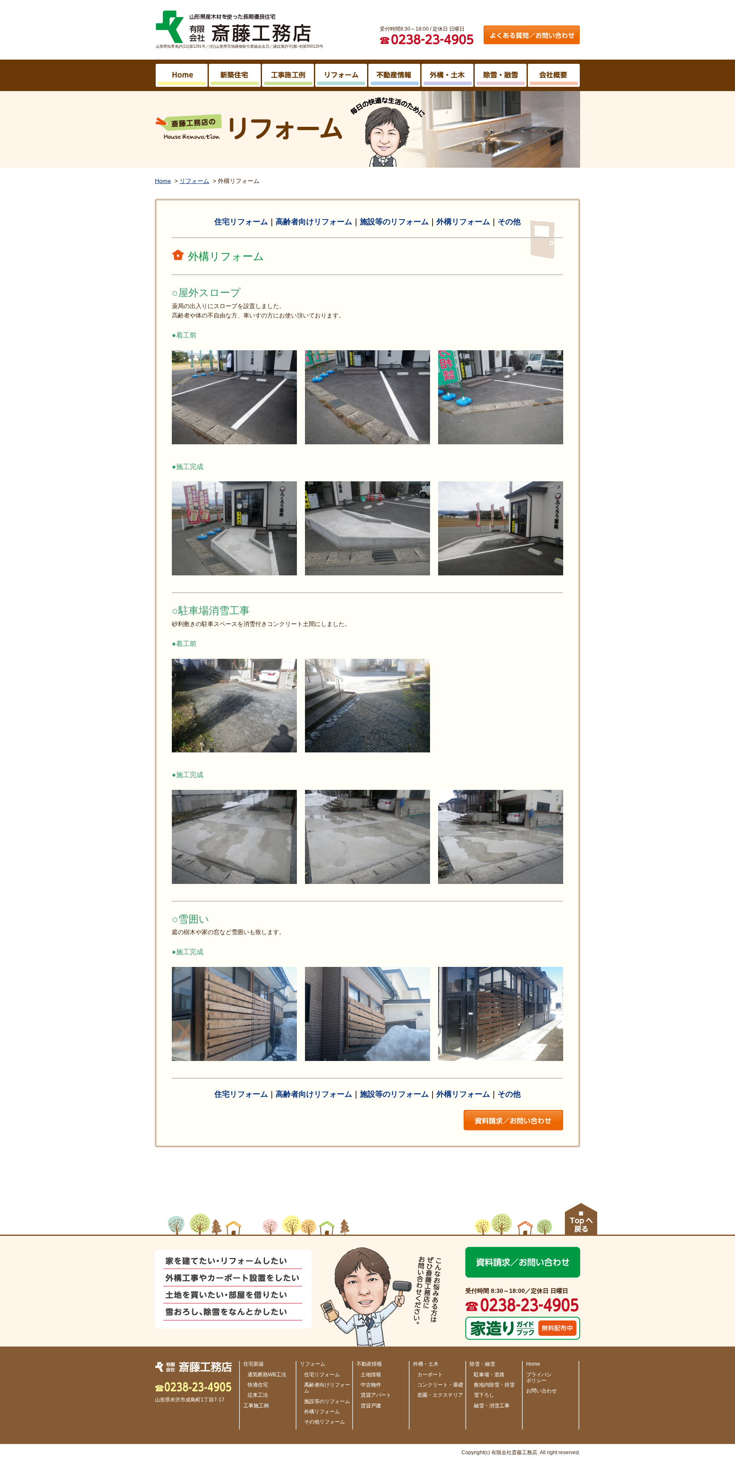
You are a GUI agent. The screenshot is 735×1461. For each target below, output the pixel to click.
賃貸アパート (376, 1395)
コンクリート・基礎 (440, 1385)
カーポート (430, 1375)
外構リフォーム (463, 221)
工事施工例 (256, 1406)
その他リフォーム (324, 1422)
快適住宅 (258, 1385)
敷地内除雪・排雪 (494, 1385)
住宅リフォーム (241, 221)
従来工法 (258, 1395)
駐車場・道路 (489, 1375)
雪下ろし (484, 1395)
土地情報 (371, 1375)
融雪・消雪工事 (492, 1406)
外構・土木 (426, 1364)
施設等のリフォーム (394, 221)
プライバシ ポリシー (539, 1378)
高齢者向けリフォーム (314, 221)
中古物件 (371, 1385)
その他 (509, 221)
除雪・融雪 (482, 1364)
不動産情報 (369, 1364)
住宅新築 (253, 1364)
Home (163, 180)
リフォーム (194, 180)
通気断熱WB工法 (267, 1375)
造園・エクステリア (440, 1395)
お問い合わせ (541, 1391)
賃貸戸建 (371, 1406)
